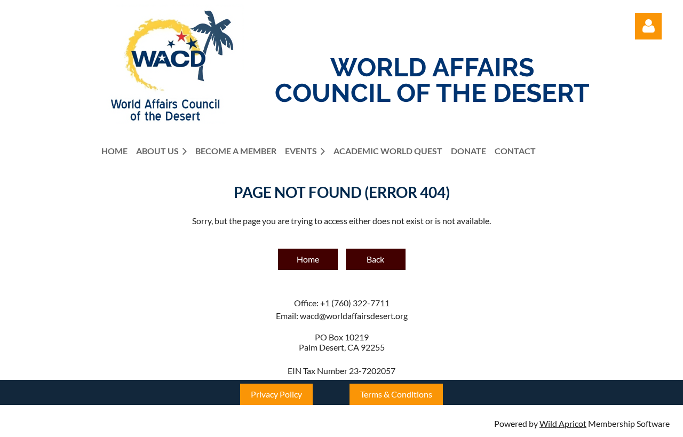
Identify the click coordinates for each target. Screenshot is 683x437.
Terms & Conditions (396, 394)
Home (308, 259)
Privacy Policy (276, 394)
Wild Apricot (562, 423)
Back (375, 259)
